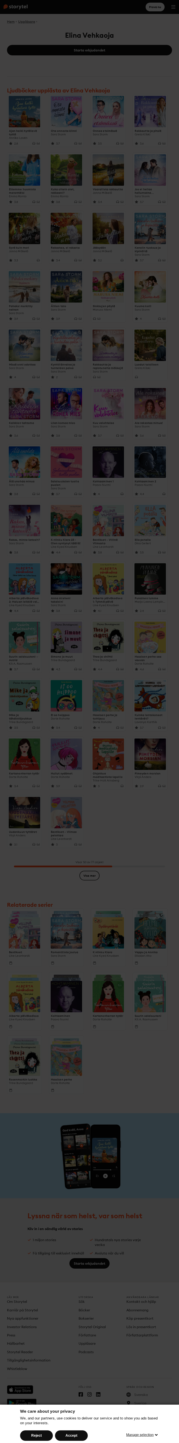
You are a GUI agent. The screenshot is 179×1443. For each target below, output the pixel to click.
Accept (71, 1435)
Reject (36, 1435)
